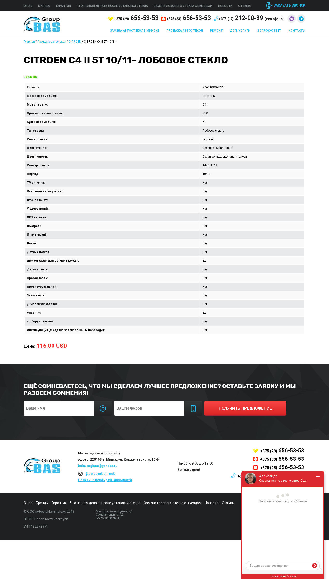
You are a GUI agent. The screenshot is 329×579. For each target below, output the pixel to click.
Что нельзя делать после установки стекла (112, 5)
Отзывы (244, 5)
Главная (29, 41)
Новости (225, 5)
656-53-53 (136, 17)
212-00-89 (251, 17)
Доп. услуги (240, 30)
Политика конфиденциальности (105, 480)
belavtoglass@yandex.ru (98, 466)
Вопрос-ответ (269, 30)
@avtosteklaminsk (100, 474)
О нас (28, 5)
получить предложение (245, 408)
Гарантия (63, 5)
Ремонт (216, 30)
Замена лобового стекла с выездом (183, 5)
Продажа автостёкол (184, 30)
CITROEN (75, 41)
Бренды (44, 5)
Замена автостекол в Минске (134, 30)
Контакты (297, 30)
